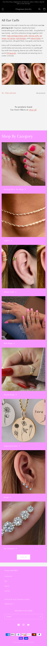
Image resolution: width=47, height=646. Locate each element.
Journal (7, 591)
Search (6, 586)
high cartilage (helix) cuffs (17, 36)
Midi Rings (8, 343)
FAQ (5, 581)
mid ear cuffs (34, 36)
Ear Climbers (9, 549)
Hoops (6, 497)
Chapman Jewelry (21, 642)
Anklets (7, 241)
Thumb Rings (9, 395)
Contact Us (8, 576)
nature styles (35, 38)
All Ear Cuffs (9, 292)
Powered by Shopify (29, 642)
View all (23, 557)
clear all (33, 110)
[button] (2, 9)
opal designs (21, 38)
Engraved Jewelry (11, 446)
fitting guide (11, 53)
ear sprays (11, 38)
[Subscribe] (40, 616)
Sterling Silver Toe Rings (14, 189)
